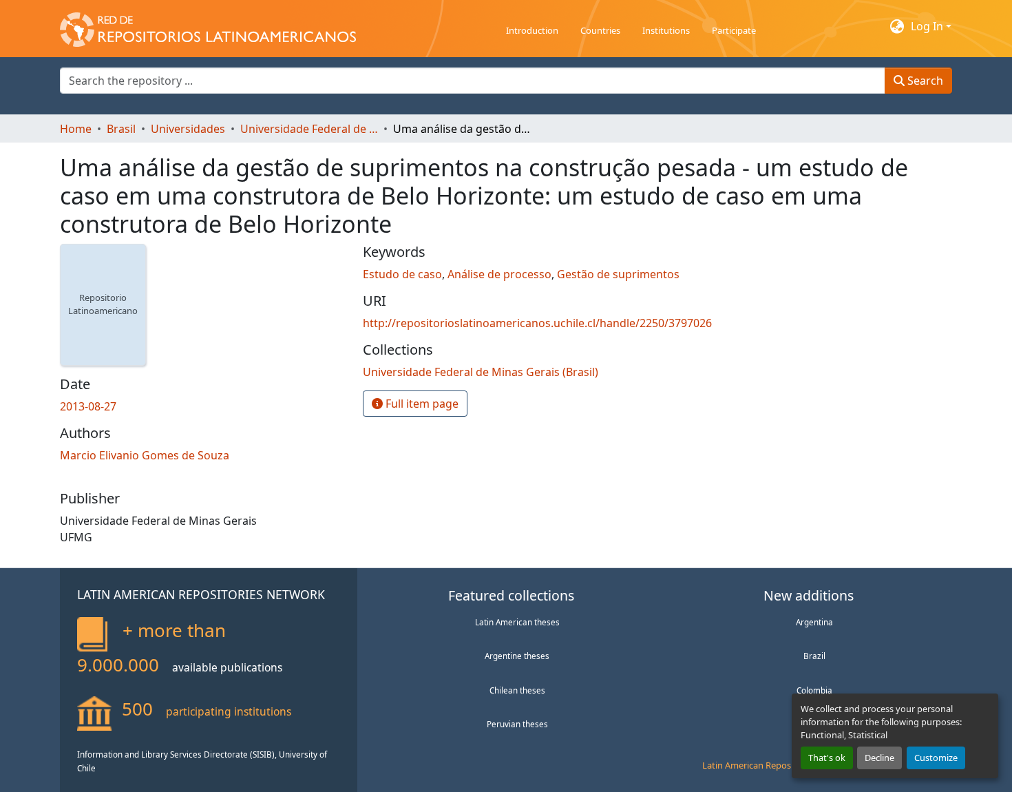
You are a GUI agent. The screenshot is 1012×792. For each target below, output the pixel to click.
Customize (936, 757)
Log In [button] (928, 26)
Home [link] (76, 128)
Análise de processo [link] (499, 274)
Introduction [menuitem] (532, 30)
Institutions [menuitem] (666, 30)
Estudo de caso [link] (402, 274)
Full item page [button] (420, 403)
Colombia (814, 690)
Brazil (814, 655)
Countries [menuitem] (600, 30)
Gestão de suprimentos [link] (618, 274)
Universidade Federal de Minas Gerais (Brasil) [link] (309, 128)
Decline (879, 757)
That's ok (826, 757)
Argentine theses (517, 655)
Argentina (814, 621)
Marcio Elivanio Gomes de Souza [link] (144, 455)
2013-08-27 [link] (88, 406)
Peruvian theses (517, 723)
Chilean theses (517, 690)
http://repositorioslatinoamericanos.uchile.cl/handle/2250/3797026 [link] (537, 323)
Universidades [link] (188, 128)
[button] (208, 26)
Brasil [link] (121, 128)
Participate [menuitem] (734, 30)
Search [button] (924, 80)
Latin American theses (517, 621)
